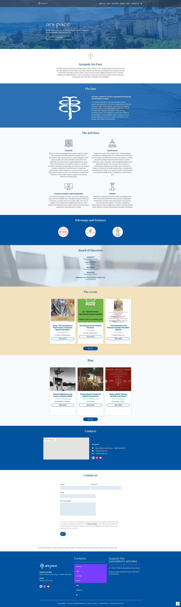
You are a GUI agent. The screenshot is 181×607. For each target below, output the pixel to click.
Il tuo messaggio (65, 501)
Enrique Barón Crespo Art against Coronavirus (90, 395)
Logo (108, 3)
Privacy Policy (92, 603)
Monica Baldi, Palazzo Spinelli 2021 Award (118, 395)
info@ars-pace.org (46, 580)
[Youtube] (100, 457)
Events (122, 3)
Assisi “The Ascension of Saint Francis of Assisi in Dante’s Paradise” (62, 328)
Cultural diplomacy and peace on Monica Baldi (62, 395)
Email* (62, 492)
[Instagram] (96, 457)
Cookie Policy (103, 603)
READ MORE (62, 338)
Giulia (113, 399)
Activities (115, 3)
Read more (62, 405)
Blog (128, 3)
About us (102, 3)
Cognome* (94, 484)
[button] (52, 232)
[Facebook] (93, 457)
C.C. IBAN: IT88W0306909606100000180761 (124, 568)
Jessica (57, 399)
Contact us (135, 3)
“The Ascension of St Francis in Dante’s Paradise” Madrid (118, 328)
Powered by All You (117, 603)
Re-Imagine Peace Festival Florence (90, 327)
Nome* (62, 484)
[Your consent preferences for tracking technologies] (177, 603)
